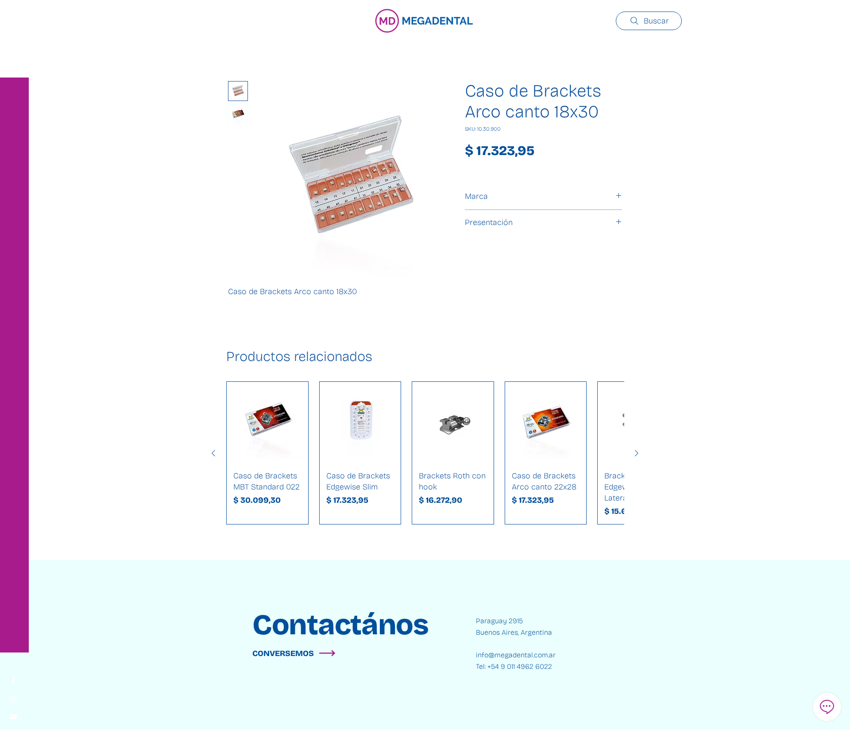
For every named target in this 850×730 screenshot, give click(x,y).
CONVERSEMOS (283, 653)
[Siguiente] (636, 453)
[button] (15, 13)
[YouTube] (13, 716)
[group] (425, 453)
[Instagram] (13, 699)
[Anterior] (213, 453)
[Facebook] (13, 681)
